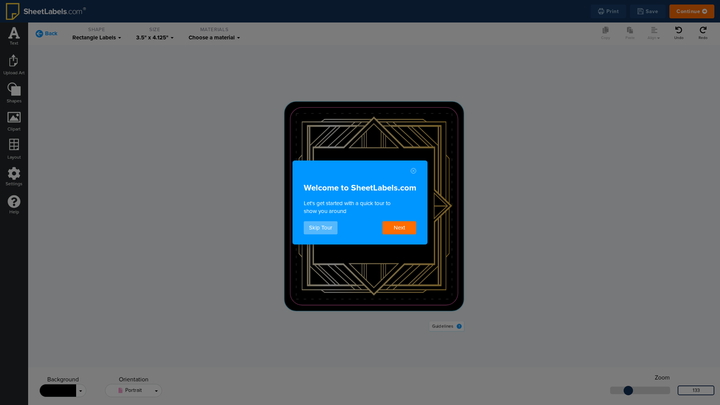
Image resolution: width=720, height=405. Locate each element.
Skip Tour (320, 227)
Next (399, 227)
